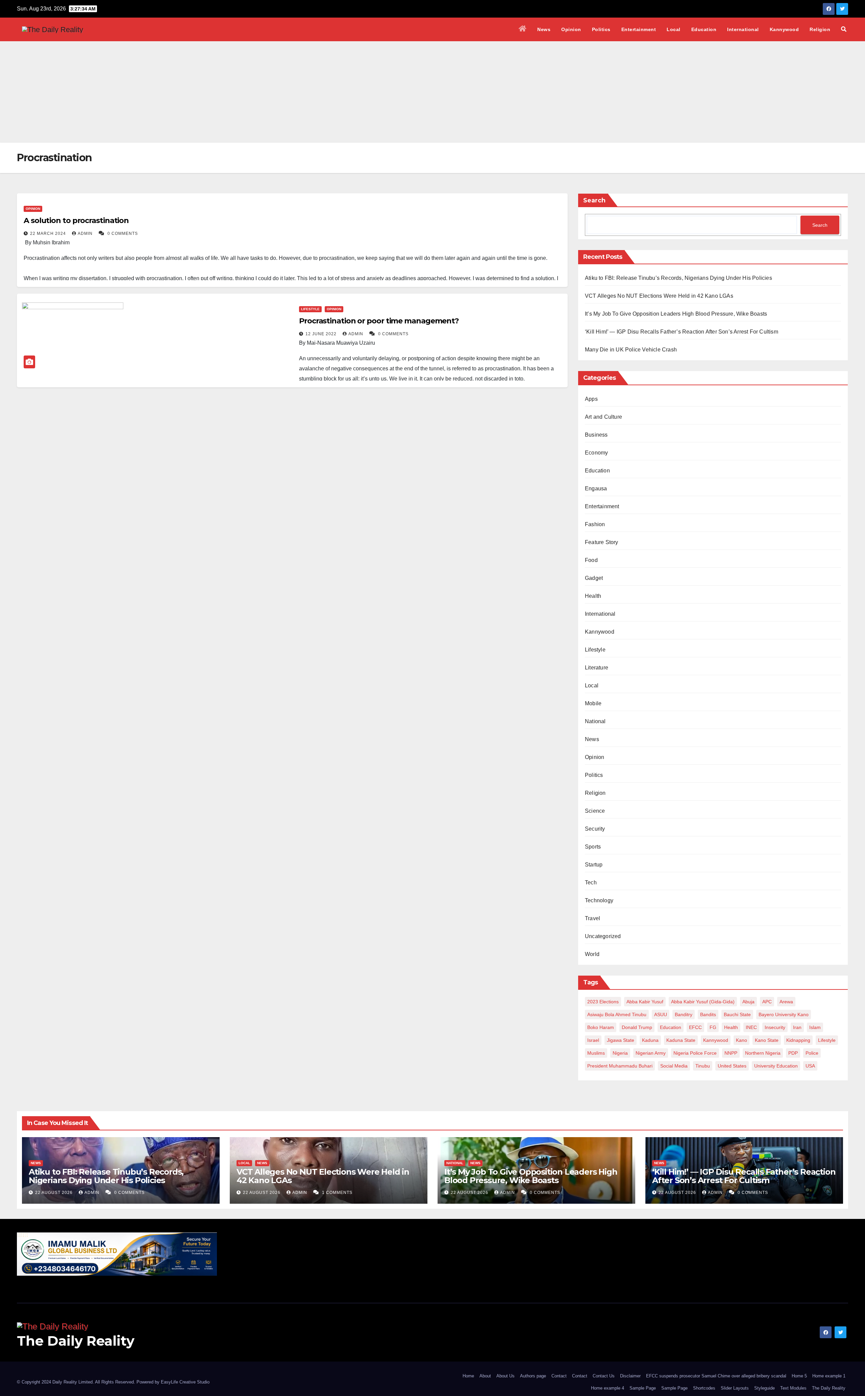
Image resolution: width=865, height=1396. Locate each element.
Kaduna (650, 1040)
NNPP (730, 1053)
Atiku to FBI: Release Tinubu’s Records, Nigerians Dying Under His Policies (678, 278)
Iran (797, 1027)
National (595, 721)
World (592, 954)
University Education (776, 1066)
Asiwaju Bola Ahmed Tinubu (616, 1014)
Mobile (593, 703)
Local (674, 29)
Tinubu (702, 1066)
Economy (596, 453)
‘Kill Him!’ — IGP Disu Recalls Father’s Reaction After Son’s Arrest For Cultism (681, 332)
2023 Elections (603, 1001)
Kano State (766, 1040)
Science (595, 811)
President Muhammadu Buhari (619, 1066)
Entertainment (638, 29)
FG (713, 1027)
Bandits (708, 1014)
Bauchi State (737, 1014)
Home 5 (799, 1375)
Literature (596, 667)
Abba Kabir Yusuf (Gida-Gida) (703, 1001)
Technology (599, 900)
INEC (751, 1027)
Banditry (683, 1014)
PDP (793, 1053)
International (743, 29)
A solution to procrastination (76, 220)
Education (704, 29)
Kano (741, 1040)
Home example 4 (607, 1388)
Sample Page (642, 1388)
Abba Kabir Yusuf (644, 1001)
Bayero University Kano (784, 1014)
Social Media (674, 1066)
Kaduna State (680, 1040)
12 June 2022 (321, 334)
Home (468, 1375)
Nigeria (620, 1053)
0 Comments (122, 233)
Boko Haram (600, 1027)
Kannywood (784, 29)
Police (812, 1053)
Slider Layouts (735, 1388)
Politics (601, 29)
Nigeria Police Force (695, 1053)
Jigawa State (620, 1040)
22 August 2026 (54, 1192)
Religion (820, 29)
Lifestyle (310, 309)
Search (594, 200)
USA (810, 1066)
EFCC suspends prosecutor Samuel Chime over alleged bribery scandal (716, 1375)
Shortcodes (704, 1388)
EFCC (695, 1027)
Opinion (571, 29)
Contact (559, 1375)
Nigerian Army (651, 1053)
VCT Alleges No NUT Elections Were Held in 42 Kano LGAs (659, 296)
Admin (86, 233)
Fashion (595, 524)
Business (596, 435)
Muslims (596, 1053)
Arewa (786, 1001)
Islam (815, 1027)
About (485, 1375)
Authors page (533, 1375)
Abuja (748, 1001)
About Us (505, 1375)
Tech (591, 882)
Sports (593, 847)
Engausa (596, 488)
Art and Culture (603, 417)
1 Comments (337, 1192)
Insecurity (775, 1027)
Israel (593, 1040)
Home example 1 (828, 1375)
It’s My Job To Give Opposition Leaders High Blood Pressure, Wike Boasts (676, 314)
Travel (592, 918)
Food (591, 560)
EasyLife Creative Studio (185, 1382)
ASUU (660, 1014)
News (543, 29)
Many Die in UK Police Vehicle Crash (631, 349)
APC (767, 1001)
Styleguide (764, 1388)
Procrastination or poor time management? (379, 320)
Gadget (594, 578)
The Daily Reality (75, 1340)
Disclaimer (630, 1375)
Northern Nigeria (763, 1053)
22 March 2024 (48, 233)
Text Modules (793, 1388)
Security (595, 829)
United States (732, 1066)
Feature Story (601, 542)
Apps (591, 399)
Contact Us (604, 1375)
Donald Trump (637, 1027)
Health (593, 596)
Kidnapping (798, 1040)
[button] (843, 29)
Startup (593, 864)
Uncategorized (603, 936)
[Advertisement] (432, 92)
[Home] (522, 29)
